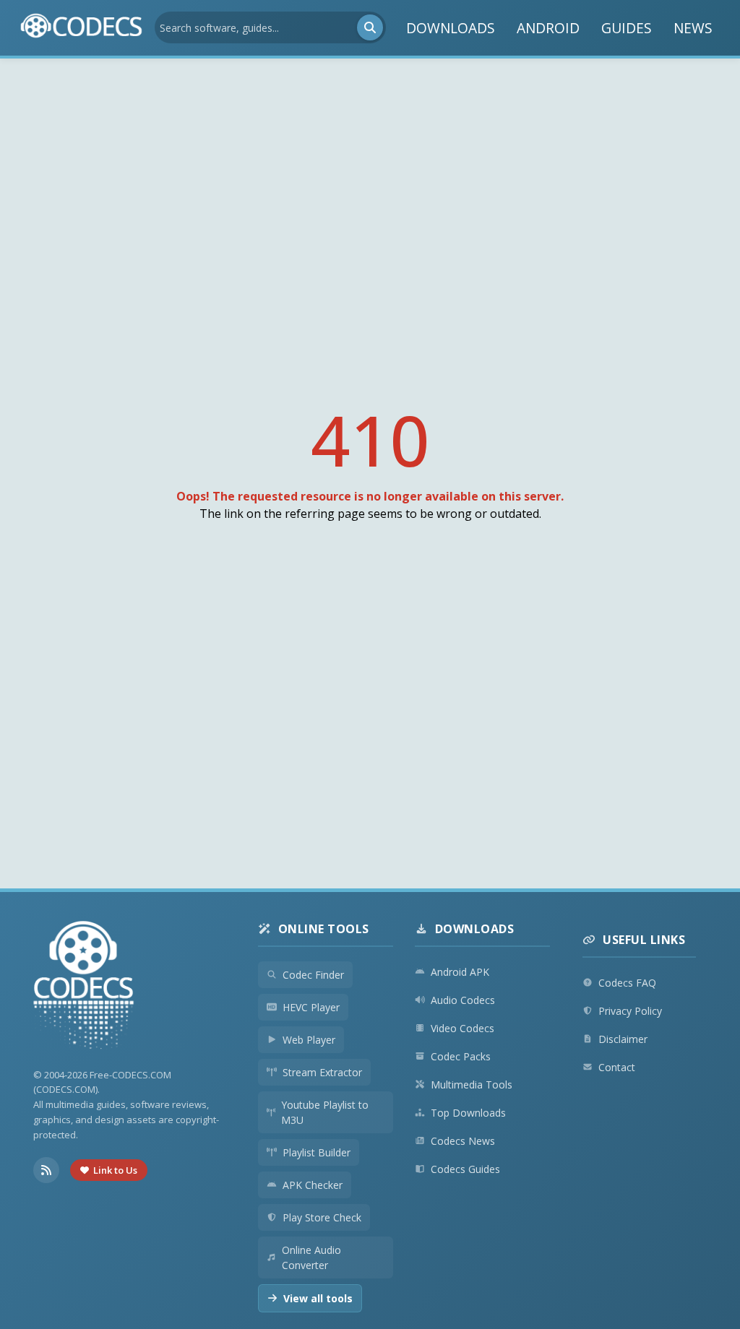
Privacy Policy (630, 1011)
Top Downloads (468, 1113)
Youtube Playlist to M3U (325, 1112)
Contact (616, 1067)
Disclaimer (623, 1039)
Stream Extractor (322, 1072)
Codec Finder (313, 975)
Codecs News (463, 1141)
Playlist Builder (316, 1152)
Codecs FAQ (627, 983)
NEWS (693, 28)
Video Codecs (462, 1028)
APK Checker (313, 1185)
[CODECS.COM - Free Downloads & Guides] (83, 987)
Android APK (460, 972)
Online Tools (323, 929)
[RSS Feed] (46, 1170)
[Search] (370, 27)
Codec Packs (461, 1056)
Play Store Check (322, 1217)
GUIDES (626, 28)
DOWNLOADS (450, 28)
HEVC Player (311, 1007)
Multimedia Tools (471, 1084)
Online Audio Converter (311, 1257)
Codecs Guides (465, 1169)
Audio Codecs (463, 1000)
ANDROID (548, 28)
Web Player (309, 1040)
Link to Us (115, 1170)
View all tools (318, 1298)
